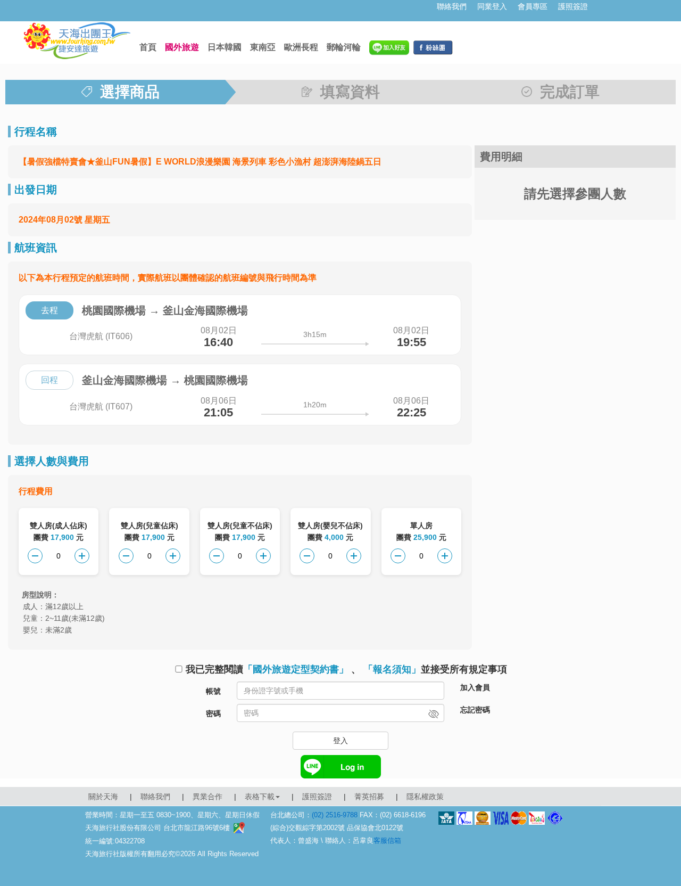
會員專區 (532, 6)
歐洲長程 (301, 47)
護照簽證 (573, 6)
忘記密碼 (475, 709)
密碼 (213, 713)
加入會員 (475, 687)
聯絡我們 (452, 6)
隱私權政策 (425, 796)
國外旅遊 (182, 47)
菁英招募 (369, 796)
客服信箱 (387, 840)
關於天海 (103, 796)
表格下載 (260, 796)
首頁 (147, 47)
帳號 (213, 691)
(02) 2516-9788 (335, 815)
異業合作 (207, 796)
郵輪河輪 (344, 47)
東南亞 (263, 47)
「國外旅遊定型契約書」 (295, 669)
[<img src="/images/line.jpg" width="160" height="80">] (389, 47)
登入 (340, 740)
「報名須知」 (392, 669)
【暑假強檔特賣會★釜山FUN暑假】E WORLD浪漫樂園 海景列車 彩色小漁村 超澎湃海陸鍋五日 (200, 161)
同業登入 (492, 6)
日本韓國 (224, 47)
